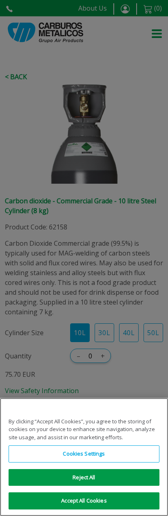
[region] (84, 457)
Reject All (84, 477)
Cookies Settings (84, 453)
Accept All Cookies (83, 500)
